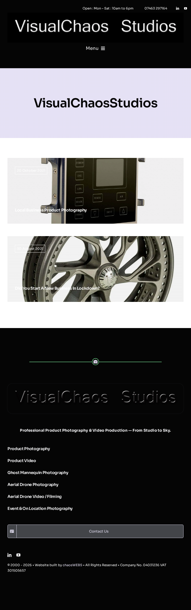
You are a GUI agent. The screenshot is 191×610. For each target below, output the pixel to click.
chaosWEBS (72, 565)
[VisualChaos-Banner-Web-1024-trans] (95, 385)
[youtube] (185, 8)
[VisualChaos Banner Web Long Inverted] (95, 14)
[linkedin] (177, 8)
